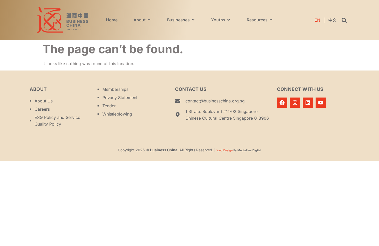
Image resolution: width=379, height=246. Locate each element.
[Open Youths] (229, 20)
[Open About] (149, 20)
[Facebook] (282, 103)
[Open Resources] (271, 20)
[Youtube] (321, 103)
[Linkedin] (308, 103)
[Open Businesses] (193, 20)
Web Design (225, 150)
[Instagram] (295, 103)
